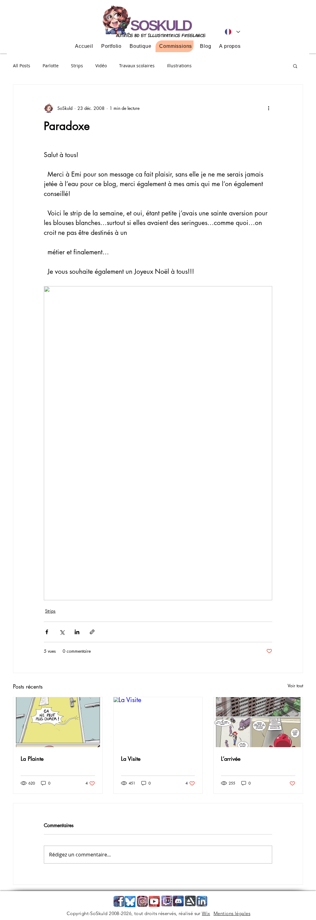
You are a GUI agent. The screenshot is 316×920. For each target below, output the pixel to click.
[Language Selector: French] (232, 32)
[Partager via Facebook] (47, 632)
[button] (295, 65)
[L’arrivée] (258, 722)
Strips (77, 66)
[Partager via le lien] (92, 632)
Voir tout (295, 686)
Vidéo (101, 66)
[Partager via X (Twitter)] (62, 632)
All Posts (21, 66)
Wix (206, 913)
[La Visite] (158, 722)
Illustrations (179, 66)
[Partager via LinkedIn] (77, 632)
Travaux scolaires (137, 66)
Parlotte (51, 66)
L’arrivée (230, 758)
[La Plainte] (57, 722)
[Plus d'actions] (268, 108)
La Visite (130, 758)
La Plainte (32, 758)
